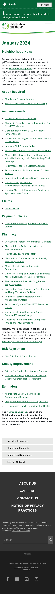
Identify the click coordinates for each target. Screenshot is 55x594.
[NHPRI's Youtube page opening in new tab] (27, 579)
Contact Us (27, 498)
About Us (27, 483)
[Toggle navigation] (48, 26)
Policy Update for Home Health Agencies (25, 165)
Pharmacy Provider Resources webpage (22, 341)
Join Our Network (16, 462)
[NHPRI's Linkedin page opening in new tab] (17, 579)
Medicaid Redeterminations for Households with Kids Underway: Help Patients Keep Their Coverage (28, 158)
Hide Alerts (44, 5)
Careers (27, 491)
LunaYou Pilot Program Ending (20, 146)
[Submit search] (50, 540)
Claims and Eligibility (18, 448)
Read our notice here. (21, 531)
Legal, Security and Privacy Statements (26, 567)
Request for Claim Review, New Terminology (27, 178)
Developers (26, 569)
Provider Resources (17, 441)
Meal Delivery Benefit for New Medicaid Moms (28, 150)
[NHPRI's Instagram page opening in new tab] (36, 579)
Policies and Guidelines (19, 455)
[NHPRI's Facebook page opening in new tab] (7, 579)
